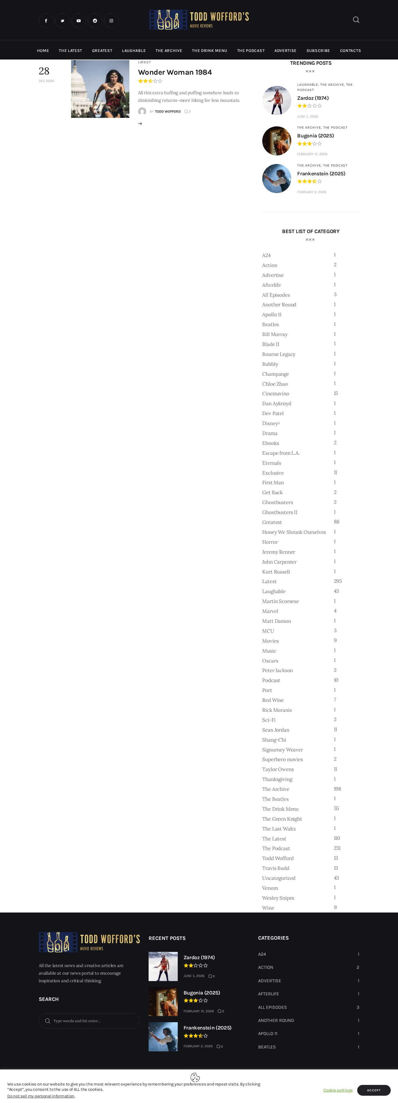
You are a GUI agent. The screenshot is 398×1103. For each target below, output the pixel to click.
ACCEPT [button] (374, 1090)
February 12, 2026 (312, 154)
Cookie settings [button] (338, 1090)
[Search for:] (89, 1020)
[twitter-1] (62, 20)
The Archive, (333, 85)
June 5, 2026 (307, 116)
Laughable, (308, 85)
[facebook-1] (46, 20)
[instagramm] (111, 20)
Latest (144, 62)
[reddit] (95, 20)
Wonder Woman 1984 (175, 72)
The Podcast (335, 127)
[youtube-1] (78, 20)
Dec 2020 (46, 81)
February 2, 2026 (311, 192)
